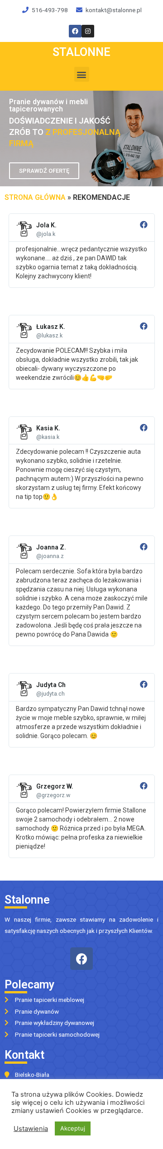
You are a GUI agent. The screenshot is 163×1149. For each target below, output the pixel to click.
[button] (81, 74)
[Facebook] (81, 958)
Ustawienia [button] (31, 1129)
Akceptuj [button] (72, 1128)
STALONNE (81, 52)
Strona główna (35, 197)
